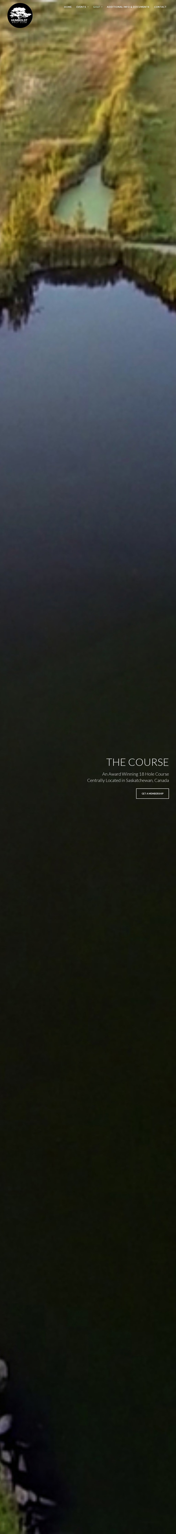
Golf (96, 6)
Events (81, 6)
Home (68, 6)
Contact (160, 6)
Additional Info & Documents (128, 6)
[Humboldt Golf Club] (20, 14)
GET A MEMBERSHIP (152, 793)
